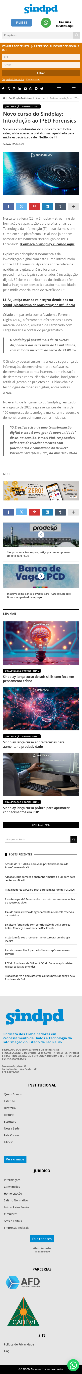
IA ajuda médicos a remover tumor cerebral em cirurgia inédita (37, 939)
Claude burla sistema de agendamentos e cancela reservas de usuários (39, 913)
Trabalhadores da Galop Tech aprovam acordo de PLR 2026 (40, 889)
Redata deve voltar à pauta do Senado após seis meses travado (37, 952)
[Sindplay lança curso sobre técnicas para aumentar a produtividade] (41, 708)
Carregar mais (41, 825)
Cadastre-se (33, 79)
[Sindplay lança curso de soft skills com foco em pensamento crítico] (41, 643)
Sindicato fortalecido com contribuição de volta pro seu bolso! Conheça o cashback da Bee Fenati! (37, 926)
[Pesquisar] (76, 35)
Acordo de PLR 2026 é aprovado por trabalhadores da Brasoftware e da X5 (36, 865)
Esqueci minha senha (13, 79)
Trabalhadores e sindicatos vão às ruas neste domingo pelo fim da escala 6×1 (40, 977)
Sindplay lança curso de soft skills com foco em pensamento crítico (38, 678)
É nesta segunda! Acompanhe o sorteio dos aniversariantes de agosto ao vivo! (40, 900)
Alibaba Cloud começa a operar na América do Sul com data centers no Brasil (40, 878)
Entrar (41, 73)
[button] (73, 88)
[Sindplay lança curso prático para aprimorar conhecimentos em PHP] (41, 774)
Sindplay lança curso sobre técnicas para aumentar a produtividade (33, 744)
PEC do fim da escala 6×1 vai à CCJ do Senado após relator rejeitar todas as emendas (39, 964)
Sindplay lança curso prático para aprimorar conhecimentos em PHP (36, 810)
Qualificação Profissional (20, 98)
